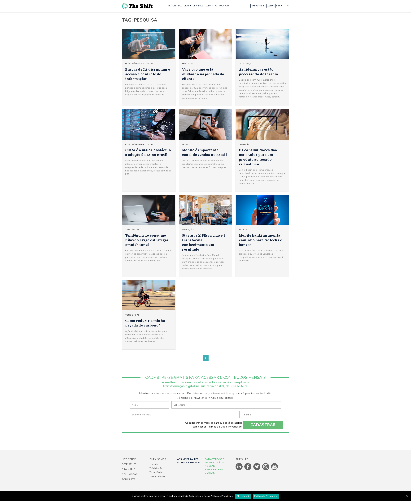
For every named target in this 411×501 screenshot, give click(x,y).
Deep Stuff (129, 464)
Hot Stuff (129, 459)
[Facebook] (248, 469)
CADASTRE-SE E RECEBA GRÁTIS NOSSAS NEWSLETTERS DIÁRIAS (214, 466)
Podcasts (128, 479)
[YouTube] (274, 469)
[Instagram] (266, 469)
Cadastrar (263, 424)
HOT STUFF (171, 6)
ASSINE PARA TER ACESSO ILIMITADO (188, 461)
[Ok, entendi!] (407, 496)
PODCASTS (224, 6)
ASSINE (271, 6)
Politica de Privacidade (266, 496)
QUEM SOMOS (157, 459)
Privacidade (235, 426)
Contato (153, 464)
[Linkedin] (239, 469)
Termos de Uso (216, 426)
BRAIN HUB (198, 6)
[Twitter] (257, 469)
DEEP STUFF (183, 6)
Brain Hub (129, 469)
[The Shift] (137, 6)
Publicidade (155, 468)
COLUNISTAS (211, 6)
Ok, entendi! (243, 496)
